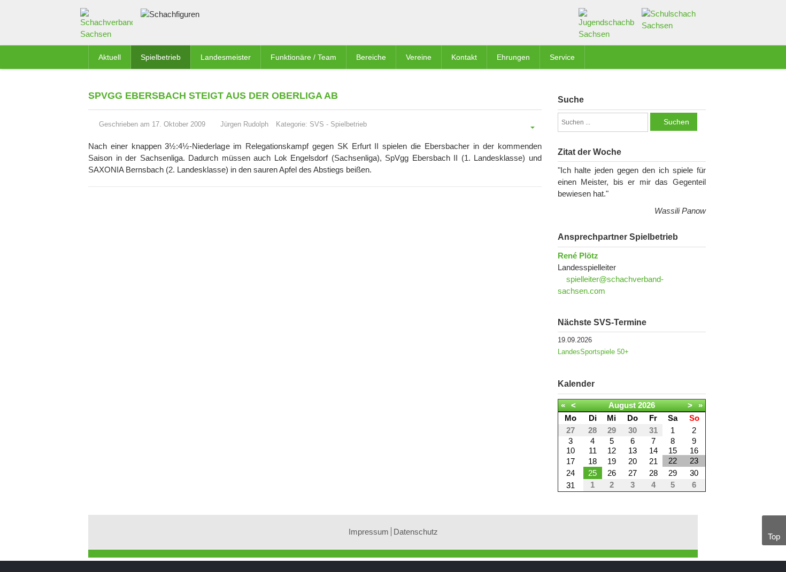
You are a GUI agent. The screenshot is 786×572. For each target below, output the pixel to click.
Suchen (676, 121)
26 (611, 472)
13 (632, 450)
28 (653, 472)
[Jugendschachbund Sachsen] (607, 23)
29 (672, 472)
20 (632, 461)
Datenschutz (416, 531)
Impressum (369, 531)
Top (774, 536)
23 (694, 460)
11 (593, 450)
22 (672, 460)
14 (653, 450)
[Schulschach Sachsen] (670, 18)
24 (570, 472)
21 (653, 461)
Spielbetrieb (348, 124)
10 (570, 450)
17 (570, 461)
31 (570, 485)
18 (592, 461)
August (622, 405)
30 (694, 472)
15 (672, 450)
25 (592, 472)
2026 (646, 405)
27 (632, 472)
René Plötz (578, 255)
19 (611, 461)
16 (694, 450)
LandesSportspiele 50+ (593, 352)
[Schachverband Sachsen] (109, 25)
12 (611, 450)
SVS (317, 124)
